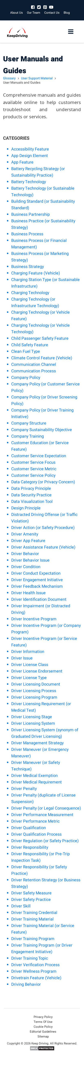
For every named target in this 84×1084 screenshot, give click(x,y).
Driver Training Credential (34, 913)
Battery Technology (28, 182)
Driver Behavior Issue (30, 560)
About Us (16, 12)
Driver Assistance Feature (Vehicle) (43, 547)
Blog (67, 12)
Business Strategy (27, 267)
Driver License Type (29, 678)
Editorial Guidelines (43, 1031)
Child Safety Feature (29, 345)
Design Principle (26, 508)
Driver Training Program (32, 939)
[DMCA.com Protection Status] (42, 1049)
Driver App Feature (28, 541)
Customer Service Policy (33, 475)
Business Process (27, 234)
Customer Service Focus (33, 462)
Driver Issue (22, 658)
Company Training (27, 436)
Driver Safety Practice (31, 900)
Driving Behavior (26, 984)
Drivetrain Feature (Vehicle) (36, 978)
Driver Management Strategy (37, 743)
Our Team (33, 12)
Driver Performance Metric (35, 821)
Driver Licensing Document (35, 684)
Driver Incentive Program (33, 619)
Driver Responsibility (29, 847)
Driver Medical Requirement (36, 782)
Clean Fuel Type (25, 351)
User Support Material (37, 78)
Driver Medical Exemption (34, 776)
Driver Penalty (24, 789)
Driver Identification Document (38, 599)
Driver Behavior (25, 554)
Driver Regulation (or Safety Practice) (45, 841)
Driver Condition (25, 567)
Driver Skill (21, 906)
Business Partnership (30, 214)
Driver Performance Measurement (42, 815)
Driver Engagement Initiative (37, 580)
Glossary (9, 78)
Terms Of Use (43, 1022)
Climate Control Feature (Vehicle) (41, 358)
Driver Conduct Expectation (36, 573)
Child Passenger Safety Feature (40, 338)
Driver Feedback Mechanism (37, 586)
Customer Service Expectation (38, 456)
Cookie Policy (43, 1026)
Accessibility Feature (30, 149)
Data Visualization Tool (32, 501)
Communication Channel (33, 364)
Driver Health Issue (28, 593)
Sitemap (43, 1036)
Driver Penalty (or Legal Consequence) (46, 808)
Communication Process (33, 371)
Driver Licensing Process (33, 691)
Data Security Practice (31, 495)
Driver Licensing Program (34, 697)
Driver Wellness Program (33, 971)
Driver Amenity (24, 534)
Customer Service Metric (33, 469)
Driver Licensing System (33, 723)
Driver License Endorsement (36, 671)
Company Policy (25, 378)
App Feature (22, 162)
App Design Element (29, 156)
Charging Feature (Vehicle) (35, 273)
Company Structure (28, 423)
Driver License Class (29, 665)
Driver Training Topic (29, 958)
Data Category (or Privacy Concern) (43, 482)
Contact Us (52, 12)
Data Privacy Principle (31, 488)
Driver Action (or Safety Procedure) (43, 528)
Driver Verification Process (35, 965)
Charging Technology (30, 293)
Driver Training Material (32, 919)
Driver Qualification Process (36, 834)
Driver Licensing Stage (31, 717)
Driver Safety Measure (31, 893)
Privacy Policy (43, 1017)
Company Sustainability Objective (41, 430)
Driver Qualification (28, 828)
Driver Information (27, 652)
